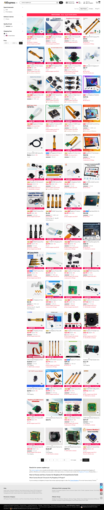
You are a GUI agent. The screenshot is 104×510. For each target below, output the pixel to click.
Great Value (27, 499)
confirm (86, 460)
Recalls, (33, 493)
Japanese (87, 490)
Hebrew (54, 491)
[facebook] (101, 484)
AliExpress (65, 499)
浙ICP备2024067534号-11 (33, 508)
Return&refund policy (25, 490)
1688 (86, 500)
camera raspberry (35, 470)
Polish (57, 491)
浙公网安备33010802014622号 (19, 508)
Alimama (71, 499)
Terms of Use (46, 505)
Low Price (21, 499)
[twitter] (101, 487)
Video (41, 499)
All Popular (6, 499)
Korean (91, 490)
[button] (17, 3)
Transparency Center (9, 493)
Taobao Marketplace (67, 500)
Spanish (64, 490)
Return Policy (39, 493)
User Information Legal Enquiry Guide (48, 507)
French (68, 490)
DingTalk (54, 500)
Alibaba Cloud (80, 499)
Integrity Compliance (36, 491)
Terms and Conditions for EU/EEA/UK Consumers (26, 507)
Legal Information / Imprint (73, 505)
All (6, 33)
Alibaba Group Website (57, 499)
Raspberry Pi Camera (84, 472)
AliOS (83, 500)
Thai (95, 490)
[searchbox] (38, 2)
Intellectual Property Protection (11, 505)
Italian (75, 490)
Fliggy (74, 499)
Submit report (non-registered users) (22, 493)
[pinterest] (101, 490)
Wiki (36, 499)
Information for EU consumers (58, 505)
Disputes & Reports (14, 490)
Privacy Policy (23, 505)
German (72, 490)
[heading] (35, 37)
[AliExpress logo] (10, 2)
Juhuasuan (59, 500)
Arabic (97, 490)
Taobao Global (78, 500)
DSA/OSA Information (9, 491)
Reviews (32, 499)
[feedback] (101, 493)
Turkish (82, 490)
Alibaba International (88, 499)
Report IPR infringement (36, 490)
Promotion (16, 499)
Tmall (73, 500)
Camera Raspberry (74, 480)
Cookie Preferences (32, 505)
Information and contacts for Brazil (23, 491)
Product (11, 499)
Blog (38, 499)
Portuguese (59, 490)
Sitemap (40, 505)
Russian (54, 490)
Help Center (7, 490)
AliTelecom (96, 499)
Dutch (79, 490)
